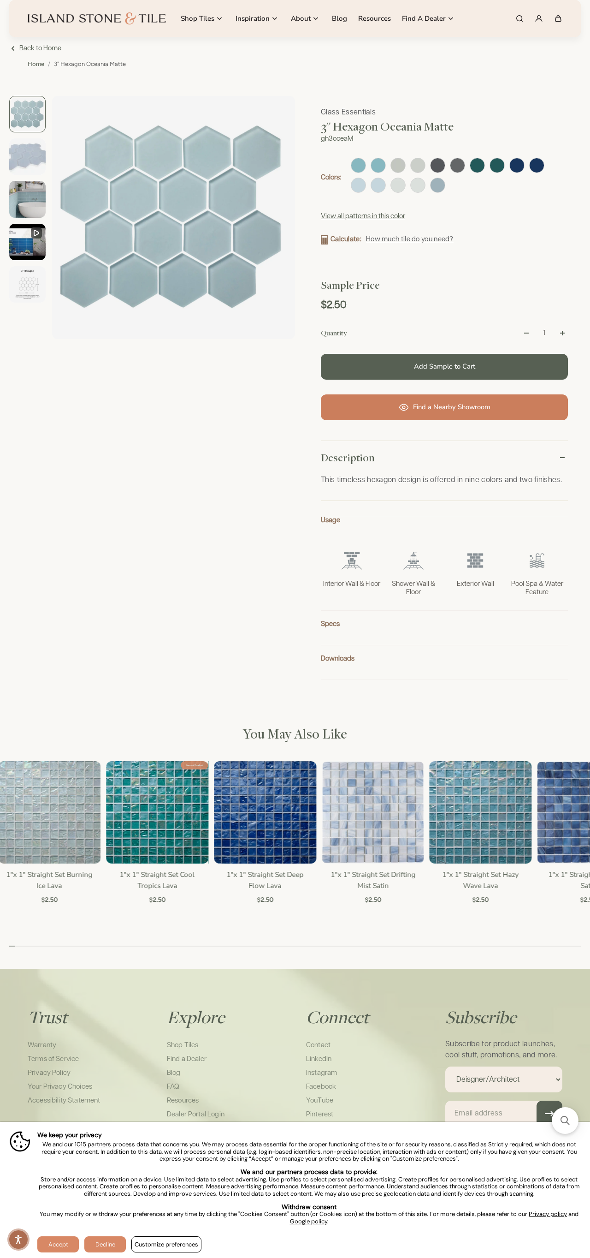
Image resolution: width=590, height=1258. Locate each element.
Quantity (334, 332)
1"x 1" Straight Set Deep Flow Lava (264, 880)
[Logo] (97, 18)
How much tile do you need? (410, 239)
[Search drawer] (519, 18)
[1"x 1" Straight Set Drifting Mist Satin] (372, 812)
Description (348, 458)
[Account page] (539, 18)
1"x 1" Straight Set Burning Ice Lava (49, 880)
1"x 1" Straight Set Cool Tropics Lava (156, 880)
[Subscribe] (549, 1114)
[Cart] (558, 18)
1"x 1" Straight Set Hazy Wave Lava (480, 880)
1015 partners (93, 1144)
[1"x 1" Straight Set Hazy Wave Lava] (480, 812)
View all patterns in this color (363, 216)
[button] (18, 1239)
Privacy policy (548, 1214)
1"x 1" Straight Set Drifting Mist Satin (372, 880)
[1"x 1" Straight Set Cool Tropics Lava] (156, 812)
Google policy (308, 1221)
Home (36, 63)
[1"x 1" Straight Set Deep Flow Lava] (264, 812)
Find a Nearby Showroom (451, 406)
